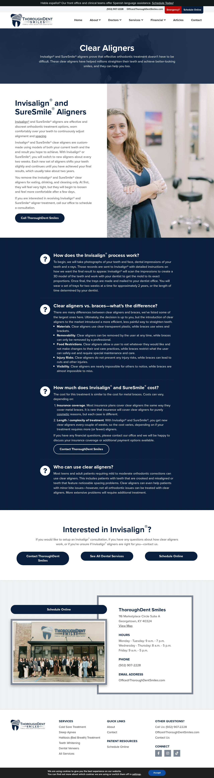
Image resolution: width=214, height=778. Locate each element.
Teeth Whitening (69, 743)
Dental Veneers (69, 748)
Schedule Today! (163, 3)
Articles (178, 20)
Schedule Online (192, 10)
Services (134, 20)
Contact (196, 20)
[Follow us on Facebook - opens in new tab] (158, 753)
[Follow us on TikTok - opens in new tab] (177, 753)
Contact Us (162, 737)
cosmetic (63, 414)
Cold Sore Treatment (72, 727)
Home (78, 20)
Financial (157, 20)
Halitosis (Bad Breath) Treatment (79, 737)
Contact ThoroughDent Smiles (81, 449)
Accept (157, 772)
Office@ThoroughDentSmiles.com (145, 9)
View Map (126, 625)
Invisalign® (22, 121)
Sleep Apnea (67, 732)
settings (136, 774)
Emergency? (173, 10)
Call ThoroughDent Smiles (40, 217)
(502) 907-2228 (115, 9)
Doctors (113, 20)
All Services (66, 753)
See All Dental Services (107, 556)
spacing (40, 136)
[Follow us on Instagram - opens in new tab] (167, 753)
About (94, 20)
